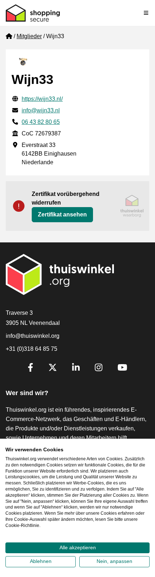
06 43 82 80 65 (41, 122)
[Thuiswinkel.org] (33, 13)
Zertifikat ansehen (62, 214)
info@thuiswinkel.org (32, 336)
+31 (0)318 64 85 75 (31, 349)
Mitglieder (29, 36)
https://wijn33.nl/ (42, 99)
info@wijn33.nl (41, 110)
